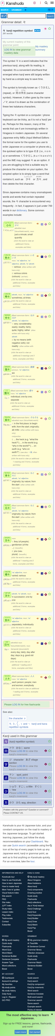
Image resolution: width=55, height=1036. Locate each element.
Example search (34, 1006)
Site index (6, 902)
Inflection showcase (36, 952)
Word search (33, 990)
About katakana (34, 883)
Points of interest (35, 1009)
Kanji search (33, 981)
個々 (31, 390)
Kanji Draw (32, 921)
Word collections (9, 965)
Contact (5, 921)
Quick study (33, 895)
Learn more (20, 1032)
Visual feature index (10, 892)
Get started (35, 1032)
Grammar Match (35, 962)
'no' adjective (28, 294)
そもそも (34, 417)
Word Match (7, 952)
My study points (8, 987)
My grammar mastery (39, 940)
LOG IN (8, 49)
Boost (30, 931)
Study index (7, 908)
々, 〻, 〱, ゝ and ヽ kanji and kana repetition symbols (28, 725)
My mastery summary (41, 48)
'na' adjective (22, 260)
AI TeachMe (33, 943)
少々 (17, 225)
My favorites (7, 984)
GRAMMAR (16, 10)
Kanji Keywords (34, 915)
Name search (33, 1003)
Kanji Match (33, 924)
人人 (32, 676)
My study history (9, 990)
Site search (7, 895)
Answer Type (7, 962)
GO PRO (6, 1000)
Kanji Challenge (34, 908)
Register (12, 996)
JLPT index (7, 905)
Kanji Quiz (32, 911)
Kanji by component (36, 984)
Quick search (19, 845)
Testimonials (7, 918)
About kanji (32, 886)
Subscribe (6, 924)
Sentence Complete (10, 959)
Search (50, 16)
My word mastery (11, 940)
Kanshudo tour (8, 876)
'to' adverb (30, 263)
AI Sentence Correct (36, 946)
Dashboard (37, 841)
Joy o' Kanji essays (36, 905)
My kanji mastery (37, 876)
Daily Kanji (6, 993)
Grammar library (35, 949)
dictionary (22, 210)
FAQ (4, 899)
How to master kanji (10, 886)
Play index (6, 915)
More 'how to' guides (11, 889)
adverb (22, 263)
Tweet (38, 30)
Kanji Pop (32, 927)
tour (32, 861)
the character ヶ (17, 718)
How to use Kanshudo (11, 879)
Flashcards (32, 899)
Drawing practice (35, 892)
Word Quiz (6, 949)
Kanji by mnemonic (36, 987)
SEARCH (4, 10)
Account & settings (10, 981)
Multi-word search (35, 996)
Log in (4, 996)
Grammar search (35, 1000)
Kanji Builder (33, 918)
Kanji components (35, 889)
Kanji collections (34, 902)
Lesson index (7, 911)
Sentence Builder (9, 956)
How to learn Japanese (12, 883)
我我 (32, 366)
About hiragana (34, 879)
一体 (30, 452)
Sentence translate (36, 993)
